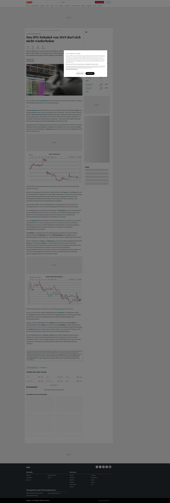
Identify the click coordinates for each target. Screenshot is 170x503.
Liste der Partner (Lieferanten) (72, 69)
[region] (85, 63)
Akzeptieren (90, 73)
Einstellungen (80, 73)
